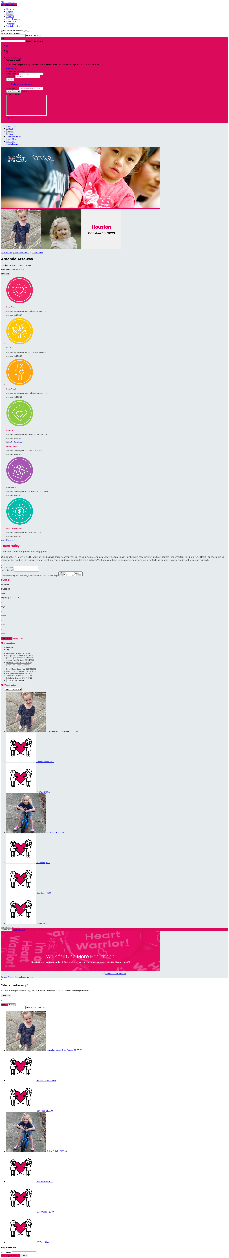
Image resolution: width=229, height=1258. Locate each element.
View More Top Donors (16, 680)
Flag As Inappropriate (23, 977)
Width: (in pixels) (7, 567)
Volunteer (10, 24)
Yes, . (4, 1005)
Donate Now (6, 638)
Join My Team (18, 638)
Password (10, 76)
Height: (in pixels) (7, 570)
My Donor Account (24, 71)
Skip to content (7, 2)
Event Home (11, 9)
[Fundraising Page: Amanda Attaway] (21, 248)
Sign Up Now (11, 68)
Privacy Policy (7, 977)
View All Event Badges (9, 540)
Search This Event (33, 35)
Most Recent (11, 647)
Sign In (24, 91)
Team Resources (13, 19)
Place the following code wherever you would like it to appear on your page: (29, 576)
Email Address (12, 73)
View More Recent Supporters (18, 665)
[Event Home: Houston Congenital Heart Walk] (101, 248)
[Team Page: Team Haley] (61, 248)
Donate (10, 14)
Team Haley (37, 252)
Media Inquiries (12, 26)
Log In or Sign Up (9, 4)
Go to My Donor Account (10, 33)
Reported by (6, 1253)
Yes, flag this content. (10, 1256)
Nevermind (6, 995)
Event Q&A (11, 21)
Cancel (12, 1005)
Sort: (3, 689)
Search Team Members (35, 1007)
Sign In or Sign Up (13, 57)
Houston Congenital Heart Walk (15, 252)
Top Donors (11, 649)
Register (9, 11)
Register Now (19, 929)
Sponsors (10, 17)
